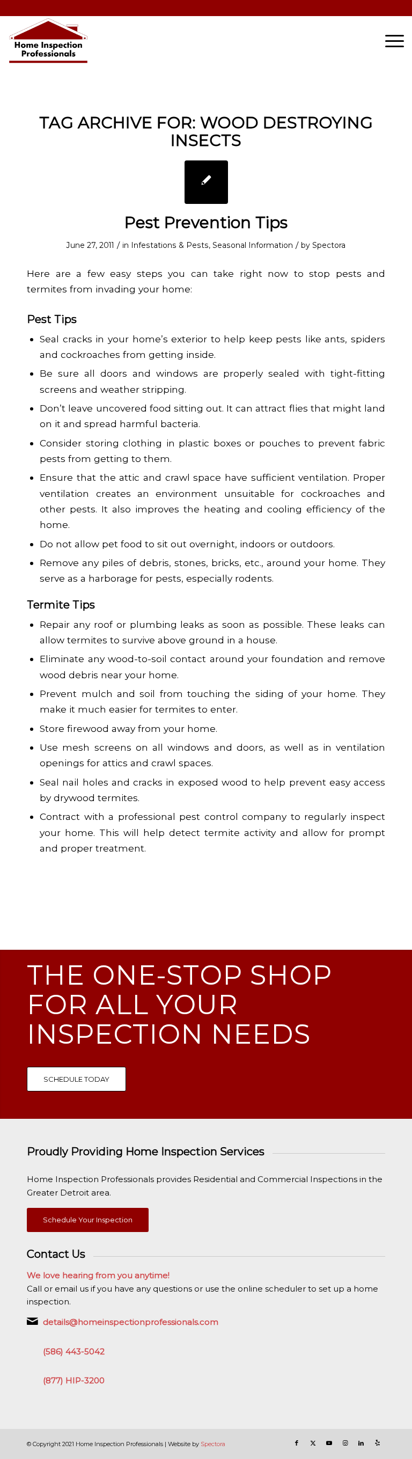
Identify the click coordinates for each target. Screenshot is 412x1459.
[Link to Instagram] (345, 1443)
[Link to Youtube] (329, 1443)
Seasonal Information (252, 245)
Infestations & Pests (170, 245)
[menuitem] (389, 41)
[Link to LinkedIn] (361, 1443)
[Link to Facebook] (297, 1443)
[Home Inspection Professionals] (48, 41)
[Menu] (389, 41)
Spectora (328, 245)
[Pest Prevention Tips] (206, 182)
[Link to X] (313, 1443)
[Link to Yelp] (377, 1443)
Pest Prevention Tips (206, 222)
